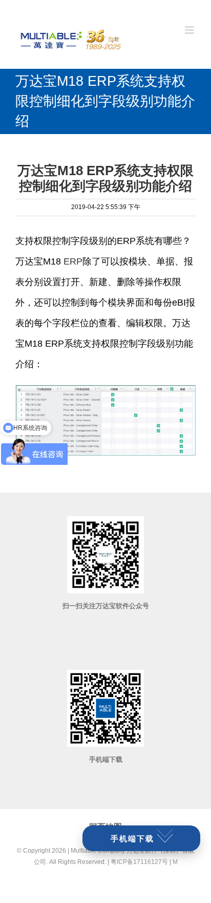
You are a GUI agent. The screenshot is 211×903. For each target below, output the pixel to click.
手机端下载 (132, 838)
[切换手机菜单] (190, 30)
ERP (73, 261)
